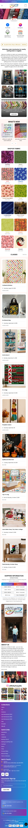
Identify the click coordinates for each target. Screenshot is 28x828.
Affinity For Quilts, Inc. (11, 820)
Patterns (3, 712)
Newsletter (4, 732)
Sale (2, 721)
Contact (3, 744)
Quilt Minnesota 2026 (6, 719)
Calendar (3, 737)
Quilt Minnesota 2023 (6, 716)
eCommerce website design (11, 823)
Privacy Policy (4, 751)
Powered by (12, 821)
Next (16, 143)
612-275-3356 (8, 813)
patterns (20, 58)
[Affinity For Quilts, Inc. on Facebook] (3, 774)
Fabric (2, 707)
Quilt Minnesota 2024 (6, 714)
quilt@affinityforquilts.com (10, 766)
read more (4, 669)
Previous (12, 143)
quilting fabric (10, 58)
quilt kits (16, 58)
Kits (2, 709)
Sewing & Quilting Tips (7, 741)
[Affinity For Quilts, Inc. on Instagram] (7, 774)
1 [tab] (12, 19)
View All (25, 254)
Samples (3, 723)
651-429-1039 (8, 805)
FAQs (2, 748)
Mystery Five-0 (5, 739)
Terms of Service (5, 756)
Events (3, 734)
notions (24, 58)
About (2, 746)
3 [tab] (15, 19)
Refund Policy (4, 753)
